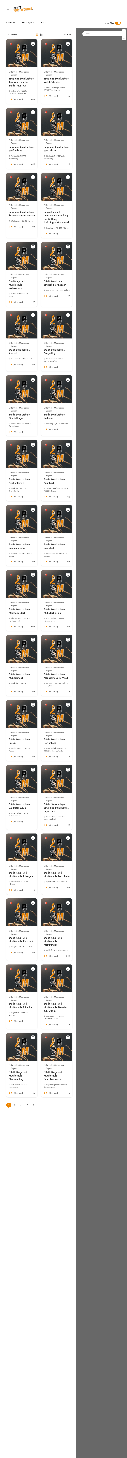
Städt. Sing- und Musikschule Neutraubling (18, 1075)
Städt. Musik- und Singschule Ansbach (55, 283)
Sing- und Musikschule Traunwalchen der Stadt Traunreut (21, 82)
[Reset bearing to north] (124, 38)
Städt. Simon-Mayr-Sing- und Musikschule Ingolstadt (56, 808)
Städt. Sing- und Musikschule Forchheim (57, 874)
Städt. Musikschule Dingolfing (54, 351)
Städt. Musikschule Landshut (54, 546)
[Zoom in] (124, 31)
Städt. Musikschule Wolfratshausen (19, 806)
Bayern (14, 75)
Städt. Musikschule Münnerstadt (19, 676)
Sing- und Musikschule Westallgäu (56, 148)
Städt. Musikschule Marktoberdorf (19, 611)
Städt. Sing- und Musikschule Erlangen (21, 874)
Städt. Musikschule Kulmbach (54, 481)
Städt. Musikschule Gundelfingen (19, 416)
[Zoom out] (124, 35)
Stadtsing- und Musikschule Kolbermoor (17, 285)
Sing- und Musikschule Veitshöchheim (56, 80)
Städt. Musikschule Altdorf (19, 351)
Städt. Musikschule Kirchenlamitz (19, 481)
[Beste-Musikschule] (23, 8)
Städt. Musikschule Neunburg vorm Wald (56, 676)
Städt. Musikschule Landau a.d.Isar (19, 546)
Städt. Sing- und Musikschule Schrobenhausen (53, 1075)
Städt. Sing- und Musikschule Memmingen (53, 941)
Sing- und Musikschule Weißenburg (21, 148)
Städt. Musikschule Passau (19, 741)
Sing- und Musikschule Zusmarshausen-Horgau (22, 213)
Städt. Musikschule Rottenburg (54, 741)
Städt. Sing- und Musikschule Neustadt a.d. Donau (56, 1007)
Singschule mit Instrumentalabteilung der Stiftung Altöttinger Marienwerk (56, 217)
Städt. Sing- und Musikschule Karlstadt (21, 939)
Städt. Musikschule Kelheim (54, 416)
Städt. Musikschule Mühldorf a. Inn (54, 611)
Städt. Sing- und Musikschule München (21, 1005)
